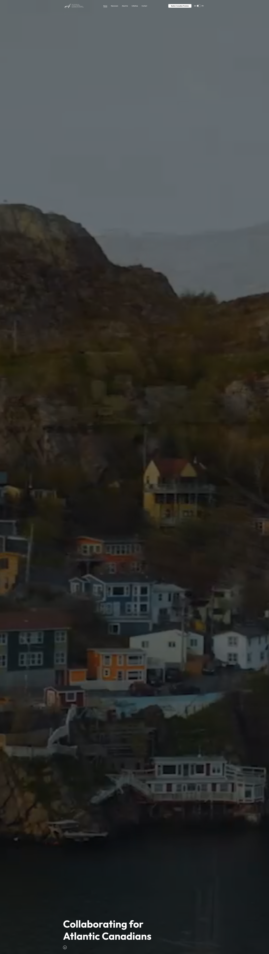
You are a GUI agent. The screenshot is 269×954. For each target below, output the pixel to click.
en (195, 6)
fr (203, 6)
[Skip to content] (65, 947)
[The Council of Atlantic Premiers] (74, 6)
